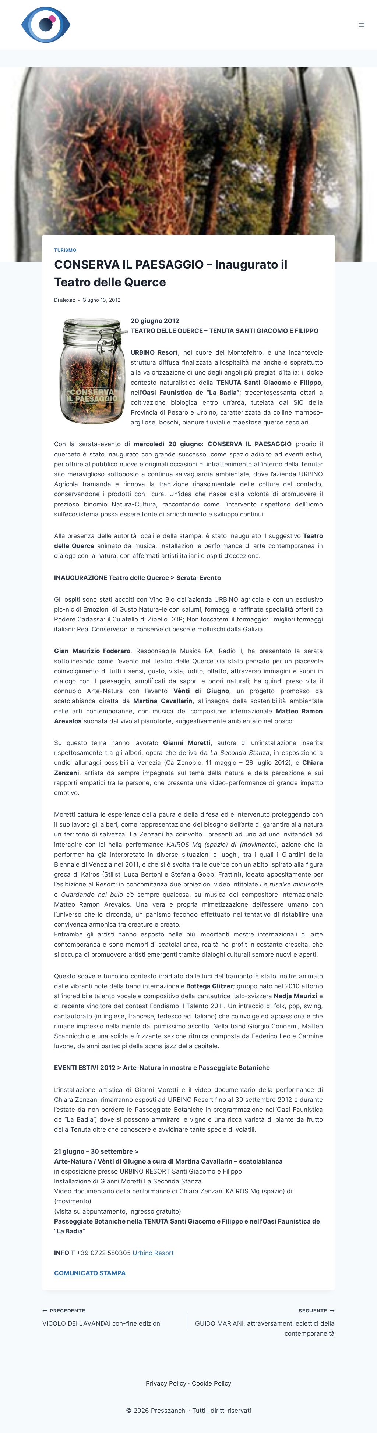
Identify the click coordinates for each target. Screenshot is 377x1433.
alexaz (67, 300)
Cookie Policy (211, 1383)
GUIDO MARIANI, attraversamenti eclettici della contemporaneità (265, 1322)
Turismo (65, 250)
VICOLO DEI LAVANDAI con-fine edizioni (102, 1317)
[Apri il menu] (361, 25)
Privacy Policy (166, 1383)
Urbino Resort (153, 1253)
